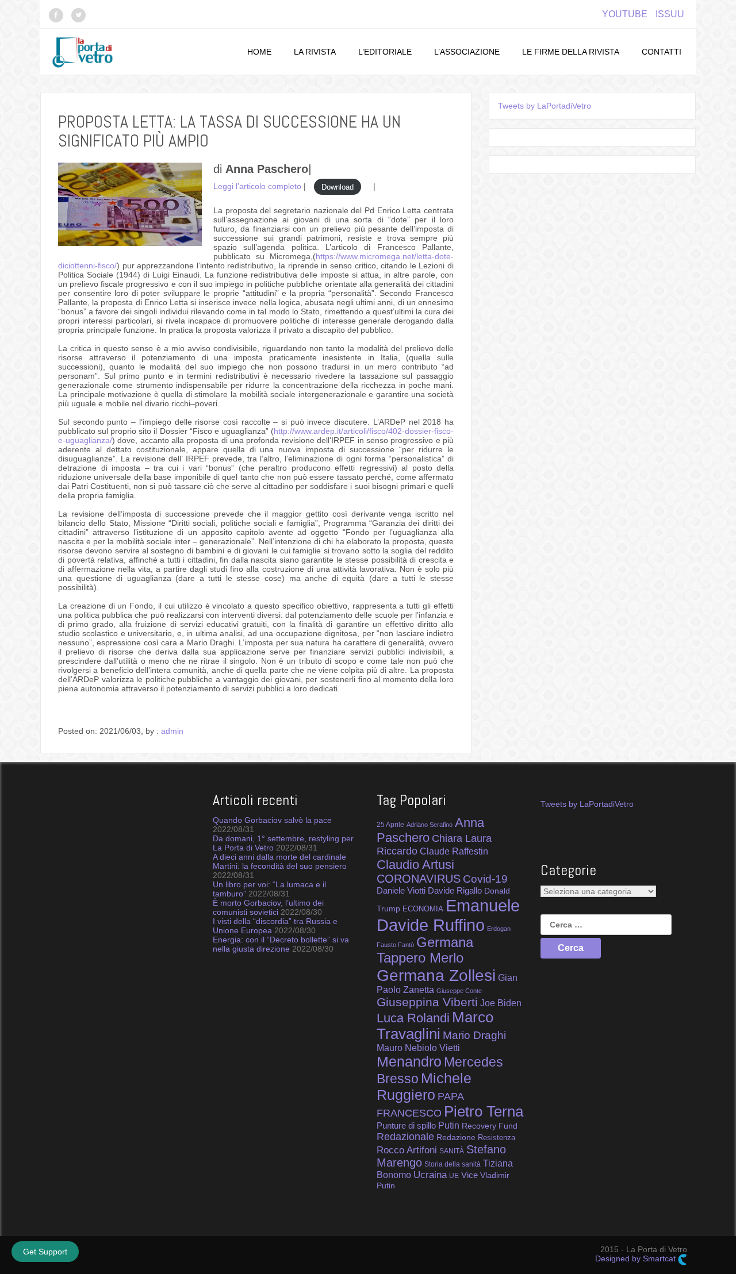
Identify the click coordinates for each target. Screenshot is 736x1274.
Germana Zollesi (436, 975)
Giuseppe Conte (459, 990)
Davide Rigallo (455, 890)
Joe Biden (501, 1003)
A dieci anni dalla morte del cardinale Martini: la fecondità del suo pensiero (280, 861)
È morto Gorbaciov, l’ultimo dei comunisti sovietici (268, 907)
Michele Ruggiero (424, 1086)
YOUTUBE (624, 14)
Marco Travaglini (435, 1025)
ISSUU (670, 14)
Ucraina (430, 1174)
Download (337, 186)
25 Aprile (390, 824)
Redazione (456, 1137)
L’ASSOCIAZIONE (467, 51)
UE (454, 1176)
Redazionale (405, 1136)
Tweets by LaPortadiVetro (544, 105)
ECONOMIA (422, 908)
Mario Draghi (474, 1035)
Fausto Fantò (395, 944)
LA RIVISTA (315, 51)
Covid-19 (485, 879)
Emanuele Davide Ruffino (448, 915)
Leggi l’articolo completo (257, 186)
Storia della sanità (452, 1164)
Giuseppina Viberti (427, 1002)
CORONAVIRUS (419, 878)
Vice (469, 1175)
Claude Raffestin (454, 851)
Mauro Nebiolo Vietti (418, 1047)
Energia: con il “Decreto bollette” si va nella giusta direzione (281, 944)
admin (172, 731)
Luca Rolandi (413, 1018)
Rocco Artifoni (407, 1150)
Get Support (45, 1251)
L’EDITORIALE (385, 51)
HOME (259, 51)
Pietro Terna (483, 1111)
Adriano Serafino (430, 824)
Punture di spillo (406, 1125)
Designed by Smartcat (636, 1258)
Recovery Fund (490, 1125)
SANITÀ (451, 1150)
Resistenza (496, 1137)
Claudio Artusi (415, 864)
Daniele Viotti (401, 890)
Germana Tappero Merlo (425, 950)
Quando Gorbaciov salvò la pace (272, 820)
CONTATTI (661, 51)
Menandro (409, 1061)
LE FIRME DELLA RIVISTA (570, 51)
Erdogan (499, 928)
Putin (448, 1125)
